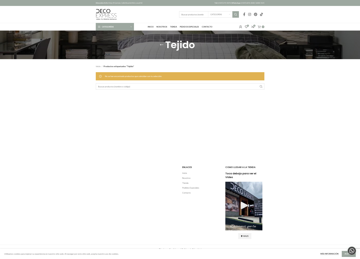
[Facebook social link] (244, 14)
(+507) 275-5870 (222, 3)
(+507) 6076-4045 (243, 3)
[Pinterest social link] (255, 14)
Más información (329, 254)
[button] (352, 251)
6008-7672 (260, 3)
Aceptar (349, 254)
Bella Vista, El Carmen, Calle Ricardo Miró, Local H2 (119, 3)
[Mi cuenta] (240, 27)
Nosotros (186, 178)
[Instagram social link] (249, 14)
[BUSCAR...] (235, 14)
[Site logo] (106, 14)
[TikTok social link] (261, 14)
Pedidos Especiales (190, 188)
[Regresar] (161, 45)
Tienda (185, 183)
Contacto (186, 192)
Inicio (98, 66)
